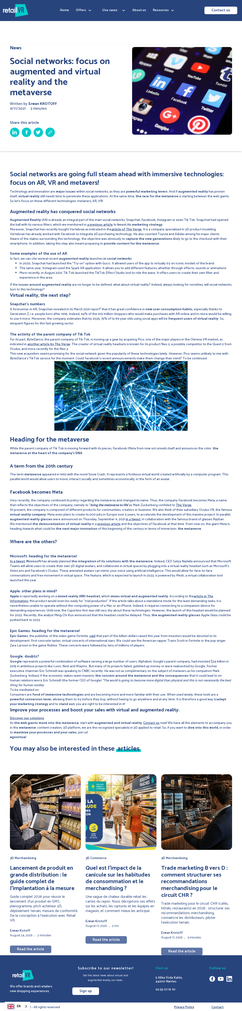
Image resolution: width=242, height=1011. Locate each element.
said (92, 636)
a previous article (100, 225)
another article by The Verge (48, 344)
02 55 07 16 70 (165, 990)
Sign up (85, 991)
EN (19, 1006)
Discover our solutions (27, 718)
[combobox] (17, 1006)
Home (64, 10)
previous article (109, 524)
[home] (15, 10)
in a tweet (133, 519)
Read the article (30, 949)
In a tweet (17, 561)
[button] (83, 10)
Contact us (221, 10)
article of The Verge (127, 229)
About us (139, 10)
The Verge (183, 505)
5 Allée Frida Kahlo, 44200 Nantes (169, 980)
